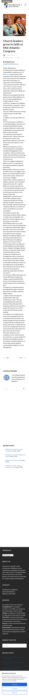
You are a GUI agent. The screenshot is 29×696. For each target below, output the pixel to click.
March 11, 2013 (9, 57)
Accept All (14, 684)
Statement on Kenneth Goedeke (13, 460)
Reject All (14, 692)
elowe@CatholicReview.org (10, 64)
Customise (14, 688)
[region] (14, 683)
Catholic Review (10, 55)
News (18, 57)
